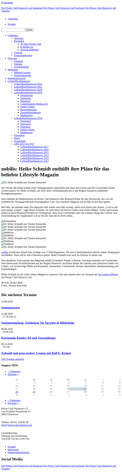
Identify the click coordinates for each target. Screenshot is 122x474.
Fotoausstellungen (23, 55)
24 (17, 391)
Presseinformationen (30, 112)
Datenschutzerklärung (19, 452)
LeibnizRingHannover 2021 (28, 86)
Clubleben (13, 35)
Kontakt (12, 24)
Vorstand (18, 61)
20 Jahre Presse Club (30, 44)
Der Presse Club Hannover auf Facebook (64, 8)
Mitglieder (13, 69)
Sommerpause (10, 307)
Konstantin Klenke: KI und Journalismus (28, 338)
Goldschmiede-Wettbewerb (34, 104)
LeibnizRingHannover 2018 (28, 118)
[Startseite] (7, 2)
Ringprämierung (28, 109)
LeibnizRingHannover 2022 (28, 84)
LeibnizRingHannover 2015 (34, 152)
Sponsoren (25, 98)
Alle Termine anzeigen (12, 359)
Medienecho (26, 115)
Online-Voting (27, 106)
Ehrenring (25, 101)
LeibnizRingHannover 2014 (34, 155)
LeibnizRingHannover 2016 (34, 149)
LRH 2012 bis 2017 (24, 144)
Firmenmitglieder (22, 75)
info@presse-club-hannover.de (16, 425)
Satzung (18, 64)
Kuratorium (20, 141)
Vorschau (18, 38)
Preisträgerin (26, 95)
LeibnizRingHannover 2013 (34, 158)
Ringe (17, 138)
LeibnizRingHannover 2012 (34, 161)
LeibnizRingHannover (19, 81)
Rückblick (19, 41)
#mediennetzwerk (16, 78)
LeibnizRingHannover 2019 (28, 92)
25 (34, 391)
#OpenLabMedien (29, 49)
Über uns (12, 58)
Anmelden (13, 18)
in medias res (26, 47)
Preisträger (25, 121)
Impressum (13, 449)
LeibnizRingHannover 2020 (28, 89)
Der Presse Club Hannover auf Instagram (22, 8)
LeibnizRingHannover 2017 (34, 146)
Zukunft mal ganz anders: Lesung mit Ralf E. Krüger (36, 353)
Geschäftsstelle (21, 66)
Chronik (18, 52)
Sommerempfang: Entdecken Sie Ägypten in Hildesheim (37, 322)
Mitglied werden (22, 72)
